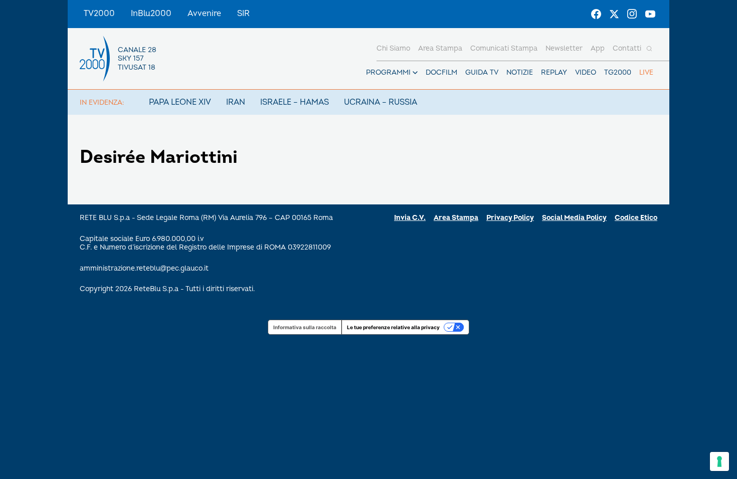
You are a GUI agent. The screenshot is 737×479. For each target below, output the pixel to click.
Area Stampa (456, 217)
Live (646, 72)
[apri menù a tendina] (415, 73)
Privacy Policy (510, 217)
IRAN (235, 102)
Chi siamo (393, 48)
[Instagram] (632, 14)
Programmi (388, 72)
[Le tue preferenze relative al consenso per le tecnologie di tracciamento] (719, 461)
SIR (243, 14)
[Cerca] (649, 49)
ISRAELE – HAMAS (294, 102)
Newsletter (564, 48)
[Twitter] (614, 14)
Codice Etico (636, 217)
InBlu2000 (151, 14)
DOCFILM (441, 72)
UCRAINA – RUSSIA (380, 102)
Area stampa (440, 48)
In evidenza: (102, 102)
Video (585, 72)
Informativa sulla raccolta (304, 327)
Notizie (519, 72)
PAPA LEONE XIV (180, 102)
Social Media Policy (574, 217)
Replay (554, 72)
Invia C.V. (410, 217)
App (598, 48)
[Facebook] (596, 14)
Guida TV (481, 72)
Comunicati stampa (503, 48)
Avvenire (204, 14)
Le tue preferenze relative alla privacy (393, 327)
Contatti (627, 48)
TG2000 (617, 72)
